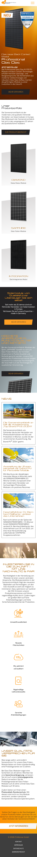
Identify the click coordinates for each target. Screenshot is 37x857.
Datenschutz (18, 848)
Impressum (18, 845)
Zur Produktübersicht (15, 132)
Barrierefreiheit (18, 852)
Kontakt (18, 841)
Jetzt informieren (18, 826)
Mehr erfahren (15, 92)
